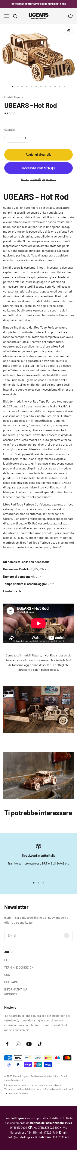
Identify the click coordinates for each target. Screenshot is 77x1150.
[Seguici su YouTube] (29, 1044)
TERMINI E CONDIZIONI (19, 967)
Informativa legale (18, 1093)
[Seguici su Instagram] (18, 1044)
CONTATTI (11, 974)
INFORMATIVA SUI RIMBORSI (16, 992)
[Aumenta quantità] (25, 138)
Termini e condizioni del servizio (21, 1089)
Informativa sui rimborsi (17, 1084)
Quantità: (10, 129)
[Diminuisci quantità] (9, 138)
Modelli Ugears (13, 97)
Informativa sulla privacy (47, 1084)
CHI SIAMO (11, 982)
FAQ (6, 960)
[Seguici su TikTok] (40, 1044)
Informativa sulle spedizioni (58, 1089)
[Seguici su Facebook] (7, 1044)
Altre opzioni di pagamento (38, 179)
